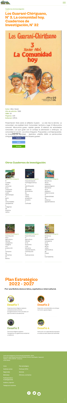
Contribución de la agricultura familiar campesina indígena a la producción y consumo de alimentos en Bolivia (7, 247)
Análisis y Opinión (8, 382)
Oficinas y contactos (25, 375)
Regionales (6, 372)
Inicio (5, 366)
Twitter (19, 142)
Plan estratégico (24, 366)
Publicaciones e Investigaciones (8, 378)
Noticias (21, 372)
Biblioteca (6, 375)
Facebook (18, 138)
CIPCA (5, 2)
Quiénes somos (7, 369)
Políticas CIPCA (23, 369)
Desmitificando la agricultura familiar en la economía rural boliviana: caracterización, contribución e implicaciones (27, 245)
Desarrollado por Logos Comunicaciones (65, 399)
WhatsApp (18, 146)
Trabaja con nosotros (9, 385)
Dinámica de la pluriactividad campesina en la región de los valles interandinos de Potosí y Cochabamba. (47, 246)
